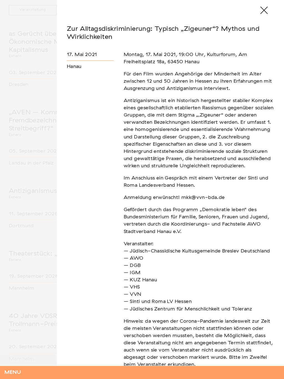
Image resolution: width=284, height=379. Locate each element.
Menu (12, 372)
